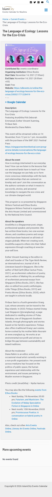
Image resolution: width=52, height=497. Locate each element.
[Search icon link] (47, 2)
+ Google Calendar (15, 102)
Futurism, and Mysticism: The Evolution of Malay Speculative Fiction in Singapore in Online (28, 402)
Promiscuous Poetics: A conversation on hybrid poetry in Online (27, 415)
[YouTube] (42, 2)
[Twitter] (35, 2)
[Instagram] (38, 2)
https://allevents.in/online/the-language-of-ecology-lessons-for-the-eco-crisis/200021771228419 (25, 91)
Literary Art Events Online (24, 428)
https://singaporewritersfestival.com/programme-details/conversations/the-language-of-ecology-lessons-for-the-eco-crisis (26, 150)
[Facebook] (31, 2)
